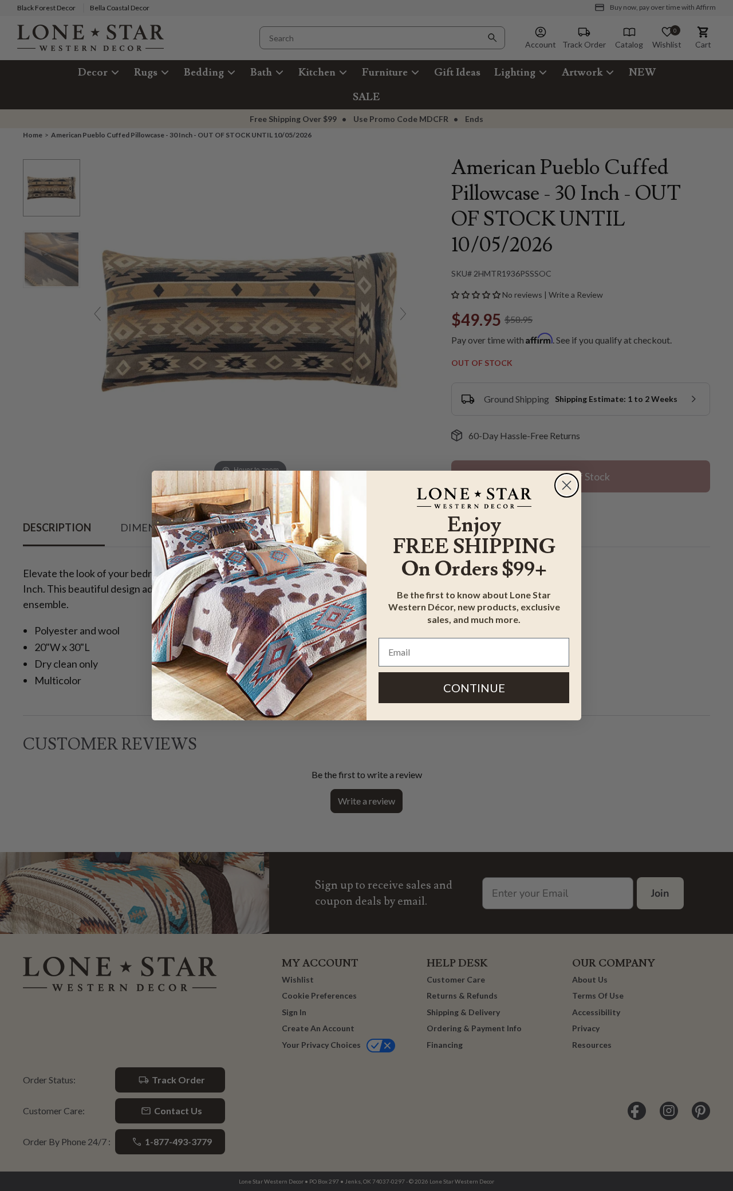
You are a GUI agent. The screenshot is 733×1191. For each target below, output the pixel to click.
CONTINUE (474, 688)
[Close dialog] (567, 485)
